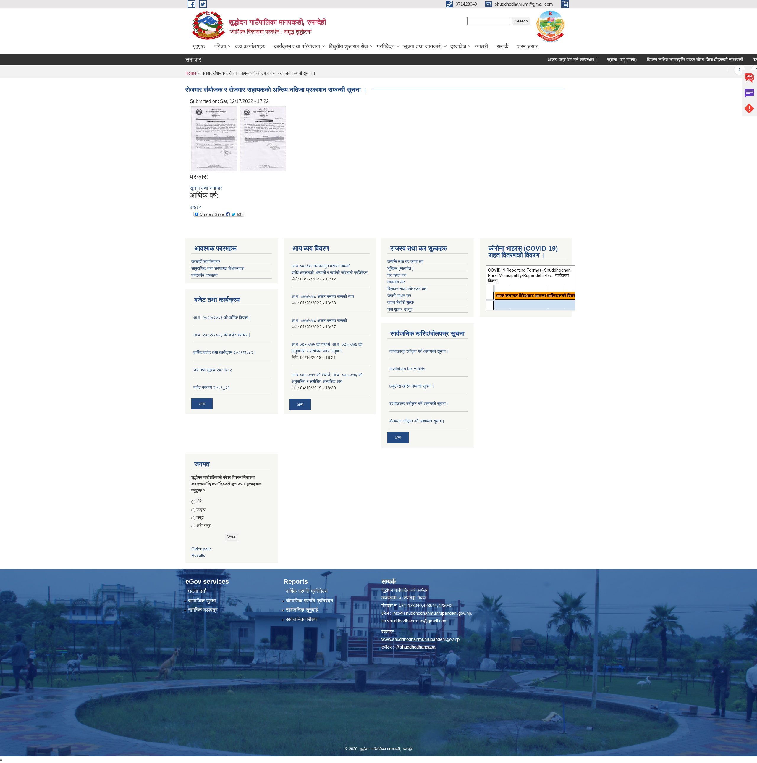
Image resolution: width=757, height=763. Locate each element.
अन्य (202, 403)
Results (198, 555)
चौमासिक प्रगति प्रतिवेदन (309, 601)
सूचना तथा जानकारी (422, 46)
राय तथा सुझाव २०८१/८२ (212, 369)
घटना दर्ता (197, 591)
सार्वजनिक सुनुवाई (302, 610)
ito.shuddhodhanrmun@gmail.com (414, 620)
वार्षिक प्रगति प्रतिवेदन (307, 591)
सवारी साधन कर (399, 295)
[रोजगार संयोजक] (214, 138)
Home (191, 73)
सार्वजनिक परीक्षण (301, 619)
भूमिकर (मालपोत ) (400, 268)
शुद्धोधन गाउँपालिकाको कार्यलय (404, 590)
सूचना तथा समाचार (206, 188)
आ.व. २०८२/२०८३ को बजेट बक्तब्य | (221, 335)
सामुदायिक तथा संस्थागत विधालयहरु (217, 268)
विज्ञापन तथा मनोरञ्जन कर (407, 288)
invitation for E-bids (407, 368)
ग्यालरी (481, 46)
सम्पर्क (502, 46)
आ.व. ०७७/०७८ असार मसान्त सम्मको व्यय (323, 296)
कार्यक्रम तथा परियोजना (297, 46)
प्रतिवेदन (385, 46)
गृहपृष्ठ (199, 46)
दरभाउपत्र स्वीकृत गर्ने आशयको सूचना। (418, 351)
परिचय (220, 46)
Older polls (201, 548)
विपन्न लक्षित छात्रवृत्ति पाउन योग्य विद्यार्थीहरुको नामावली (666, 59)
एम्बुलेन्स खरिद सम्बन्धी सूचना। (411, 386)
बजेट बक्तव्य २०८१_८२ (211, 387)
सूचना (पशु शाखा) (592, 59)
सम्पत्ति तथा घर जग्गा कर (405, 261)
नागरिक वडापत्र (202, 610)
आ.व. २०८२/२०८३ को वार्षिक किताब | (221, 317)
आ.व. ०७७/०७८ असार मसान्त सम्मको (319, 320)
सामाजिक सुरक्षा (202, 601)
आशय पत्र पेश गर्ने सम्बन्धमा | (542, 59)
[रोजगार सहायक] (263, 138)
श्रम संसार (527, 46)
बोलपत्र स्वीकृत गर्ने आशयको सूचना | (416, 421)
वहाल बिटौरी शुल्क (400, 302)
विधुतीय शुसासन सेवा (348, 46)
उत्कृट (201, 509)
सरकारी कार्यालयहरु (205, 261)
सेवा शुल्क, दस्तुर (399, 309)
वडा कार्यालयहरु (250, 46)
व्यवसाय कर (396, 282)
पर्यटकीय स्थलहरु (204, 275)
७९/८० (196, 206)
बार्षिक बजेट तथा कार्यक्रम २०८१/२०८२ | (224, 352)
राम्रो (200, 517)
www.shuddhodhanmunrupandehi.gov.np (420, 639)
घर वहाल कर (396, 275)
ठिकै (199, 501)
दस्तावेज (458, 46)
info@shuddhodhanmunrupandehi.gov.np (431, 613)
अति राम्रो (203, 525)
